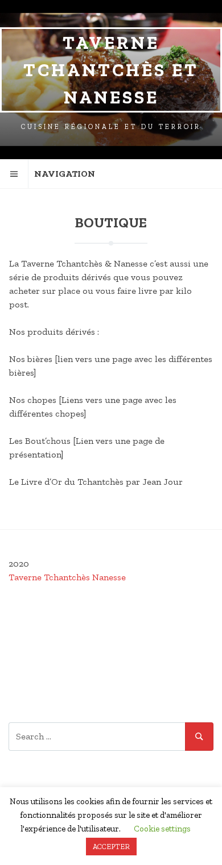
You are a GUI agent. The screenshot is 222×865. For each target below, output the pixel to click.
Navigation (64, 173)
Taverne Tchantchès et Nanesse (111, 70)
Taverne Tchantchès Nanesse (67, 577)
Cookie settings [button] (162, 829)
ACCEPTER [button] (111, 846)
